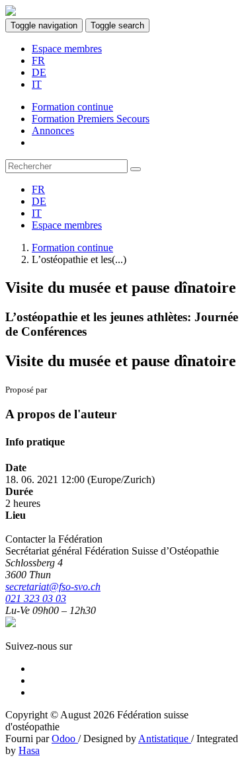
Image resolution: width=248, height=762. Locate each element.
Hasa (29, 750)
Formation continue (72, 247)
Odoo (65, 738)
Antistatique (164, 738)
